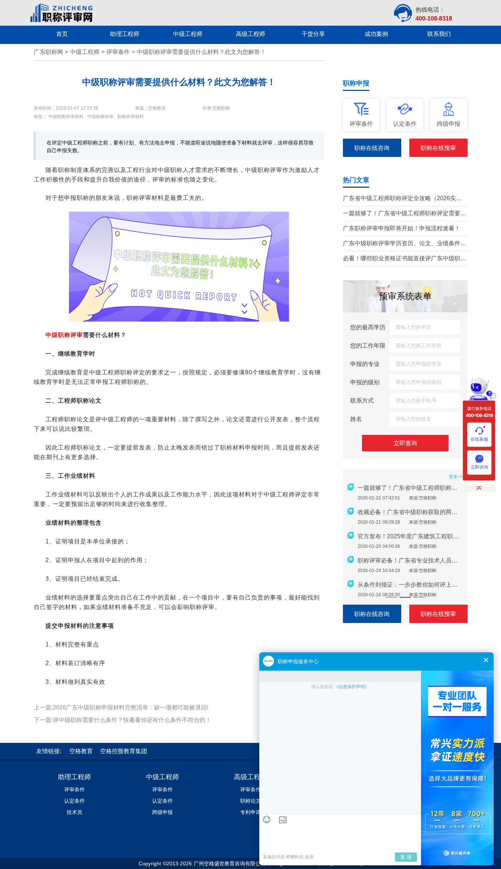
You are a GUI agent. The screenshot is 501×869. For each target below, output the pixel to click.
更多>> (456, 476)
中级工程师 (84, 52)
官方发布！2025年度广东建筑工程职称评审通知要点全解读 (410, 536)
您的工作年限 (367, 345)
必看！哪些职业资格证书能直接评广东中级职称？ (401, 259)
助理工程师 (74, 777)
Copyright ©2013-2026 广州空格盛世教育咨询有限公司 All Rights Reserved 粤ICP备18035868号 (251, 863)
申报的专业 (365, 363)
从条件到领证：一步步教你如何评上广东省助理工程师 (410, 585)
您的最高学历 (367, 327)
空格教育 (81, 751)
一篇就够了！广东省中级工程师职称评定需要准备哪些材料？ (404, 214)
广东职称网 (48, 52)
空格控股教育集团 (123, 751)
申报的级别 (365, 382)
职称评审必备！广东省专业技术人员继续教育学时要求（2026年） (410, 560)
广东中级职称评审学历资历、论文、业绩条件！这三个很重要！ (404, 244)
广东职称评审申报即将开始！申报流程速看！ (401, 228)
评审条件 (118, 52)
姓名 (356, 418)
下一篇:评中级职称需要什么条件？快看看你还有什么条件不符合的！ (122, 720)
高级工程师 (250, 777)
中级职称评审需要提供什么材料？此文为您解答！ (201, 52)
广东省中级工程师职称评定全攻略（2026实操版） (402, 199)
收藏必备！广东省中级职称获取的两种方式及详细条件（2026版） (410, 512)
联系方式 (362, 400)
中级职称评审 (64, 335)
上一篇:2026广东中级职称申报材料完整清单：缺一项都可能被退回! (121, 707)
